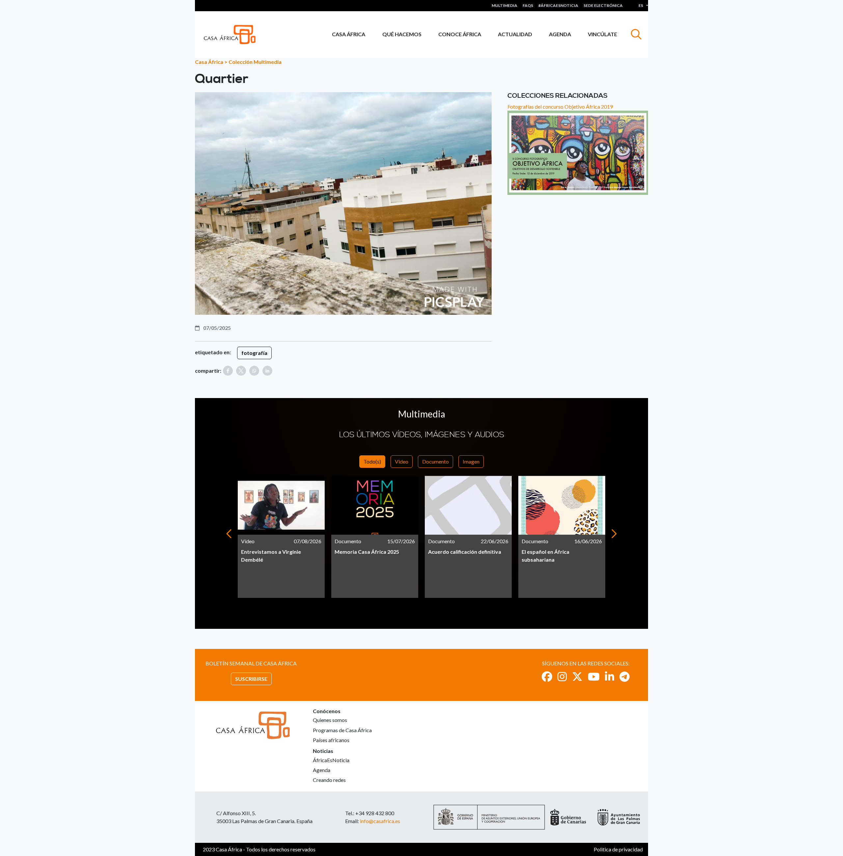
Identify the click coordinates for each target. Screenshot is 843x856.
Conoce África (459, 34)
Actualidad (515, 34)
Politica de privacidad (618, 849)
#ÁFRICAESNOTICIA (558, 5)
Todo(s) (372, 461)
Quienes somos (330, 720)
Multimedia (504, 5)
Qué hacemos (402, 34)
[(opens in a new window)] (547, 676)
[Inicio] (232, 34)
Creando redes (329, 780)
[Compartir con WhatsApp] (254, 371)
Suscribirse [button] (251, 679)
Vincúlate (602, 34)
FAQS (528, 5)
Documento (435, 461)
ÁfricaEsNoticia (331, 760)
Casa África (348, 34)
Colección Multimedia (255, 62)
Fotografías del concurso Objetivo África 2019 (560, 106)
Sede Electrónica (603, 5)
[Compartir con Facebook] (228, 371)
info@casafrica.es (380, 821)
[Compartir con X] (241, 371)
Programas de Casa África (342, 730)
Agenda (560, 34)
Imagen (471, 461)
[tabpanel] (281, 537)
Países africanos (331, 740)
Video (401, 461)
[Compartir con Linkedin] (267, 371)
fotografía (254, 353)
